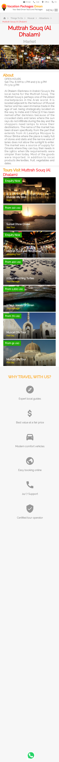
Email (27, 2)
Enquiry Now (12, 180)
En (54, 1)
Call (36, 2)
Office (45, 2)
